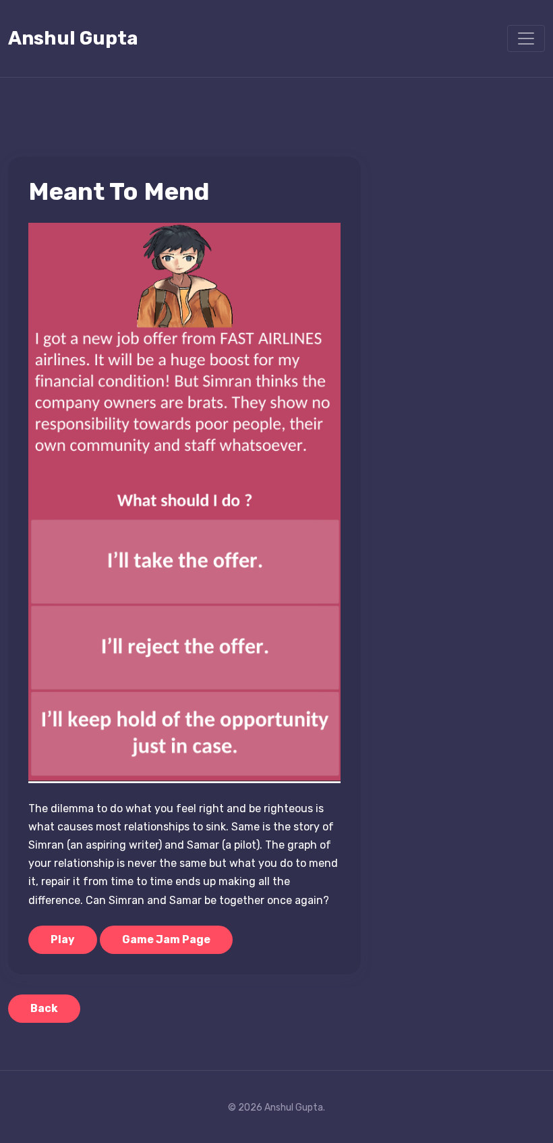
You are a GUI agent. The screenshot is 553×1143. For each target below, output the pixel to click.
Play (63, 939)
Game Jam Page (166, 939)
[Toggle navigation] (526, 38)
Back (44, 1008)
